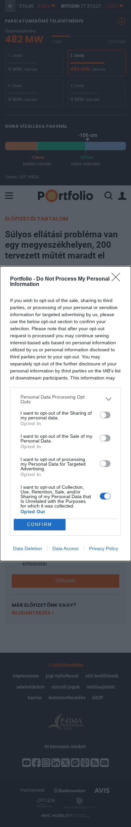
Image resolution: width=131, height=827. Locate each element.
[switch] (105, 415)
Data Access (65, 548)
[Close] (118, 279)
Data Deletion (27, 548)
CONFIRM (39, 524)
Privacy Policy (103, 548)
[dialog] (65, 413)
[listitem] (65, 399)
